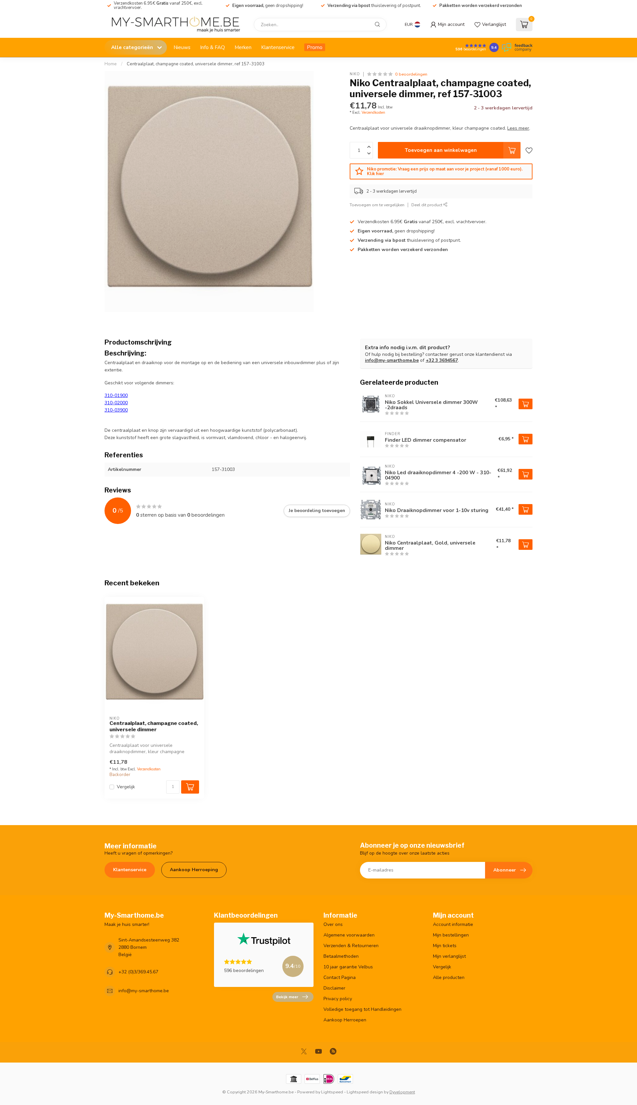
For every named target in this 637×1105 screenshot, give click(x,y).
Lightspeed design (365, 1092)
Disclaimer (334, 988)
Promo (314, 47)
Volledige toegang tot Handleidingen (362, 1009)
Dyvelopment (402, 1092)
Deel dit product (427, 205)
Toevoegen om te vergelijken (377, 205)
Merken (243, 47)
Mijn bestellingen (451, 935)
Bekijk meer (287, 997)
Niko (355, 74)
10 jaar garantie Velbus (348, 967)
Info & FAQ (212, 47)
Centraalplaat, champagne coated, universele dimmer (153, 726)
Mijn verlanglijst (449, 956)
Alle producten (448, 977)
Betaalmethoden (341, 956)
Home (111, 64)
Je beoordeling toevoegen (317, 511)
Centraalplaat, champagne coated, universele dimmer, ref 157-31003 (195, 64)
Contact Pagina (339, 977)
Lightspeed (332, 1092)
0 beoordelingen (411, 74)
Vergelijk (126, 786)
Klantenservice (278, 47)
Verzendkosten (373, 112)
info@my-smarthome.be (392, 360)
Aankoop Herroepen (344, 1020)
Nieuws (182, 47)
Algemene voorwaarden (349, 935)
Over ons (333, 924)
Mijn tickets (445, 945)
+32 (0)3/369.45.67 (138, 972)
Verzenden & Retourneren (351, 945)
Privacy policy (337, 999)
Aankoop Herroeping (194, 870)
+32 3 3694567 (442, 360)
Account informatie (453, 924)
